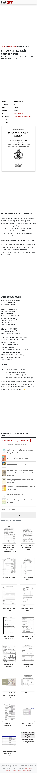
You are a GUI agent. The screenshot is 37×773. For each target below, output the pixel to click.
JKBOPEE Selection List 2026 (28, 724)
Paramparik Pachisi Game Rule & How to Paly (9, 695)
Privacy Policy (26, 770)
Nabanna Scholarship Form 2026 (9, 608)
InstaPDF (4, 46)
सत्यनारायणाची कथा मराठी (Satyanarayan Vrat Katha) (28, 547)
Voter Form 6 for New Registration (28, 741)
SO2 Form (27, 693)
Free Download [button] (22, 440)
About (14, 770)
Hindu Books (12, 46)
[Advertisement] (18, 25)
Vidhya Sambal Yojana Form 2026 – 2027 (27, 608)
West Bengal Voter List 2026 (28, 666)
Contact (19, 770)
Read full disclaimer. (30, 768)
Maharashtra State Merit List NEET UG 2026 (9, 754)
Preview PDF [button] (7, 441)
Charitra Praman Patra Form (9, 637)
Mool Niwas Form (9, 578)
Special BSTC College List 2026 (9, 724)
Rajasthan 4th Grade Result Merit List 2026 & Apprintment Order (9, 548)
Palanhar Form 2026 (28, 579)
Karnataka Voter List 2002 (27, 637)
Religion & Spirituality (25, 116)
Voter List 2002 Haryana (9, 666)
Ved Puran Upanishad (19, 113)
